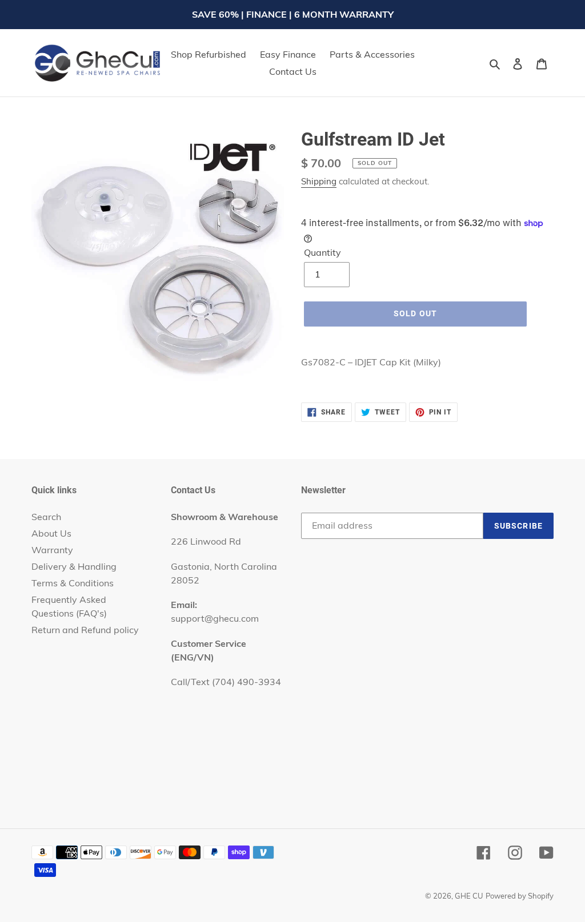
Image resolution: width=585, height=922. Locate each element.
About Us (51, 533)
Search (46, 516)
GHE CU (469, 895)
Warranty (52, 549)
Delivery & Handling (74, 566)
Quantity (322, 252)
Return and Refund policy (85, 629)
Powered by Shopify (520, 895)
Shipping (318, 181)
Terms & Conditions (72, 583)
